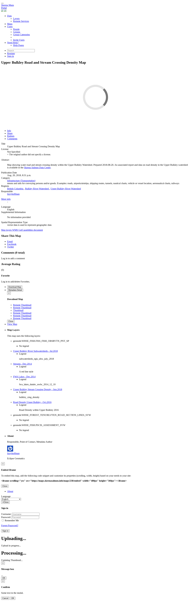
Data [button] (9, 16)
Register (11, 53)
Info (9, 130)
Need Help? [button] (13, 42)
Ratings (10, 136)
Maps (9, 24)
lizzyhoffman (13, 194)
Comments (12, 138)
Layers (16, 18)
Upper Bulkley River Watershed (66, 188)
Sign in (5, 531)
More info (6, 199)
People (16, 29)
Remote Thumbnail (22, 305)
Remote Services (21, 21)
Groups (16, 32)
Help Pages (18, 45)
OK (3, 578)
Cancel (5, 598)
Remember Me (11, 520)
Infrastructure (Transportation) (21, 180)
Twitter (10, 247)
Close (10, 321)
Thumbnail (18, 310)
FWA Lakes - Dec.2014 (24, 376)
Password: (6, 517)
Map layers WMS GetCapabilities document (22, 230)
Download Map (14, 287)
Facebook (11, 244)
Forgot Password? (9, 525)
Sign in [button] (10, 56)
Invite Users (18, 40)
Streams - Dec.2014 (22, 364)
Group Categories (21, 34)
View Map (12, 324)
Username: (6, 514)
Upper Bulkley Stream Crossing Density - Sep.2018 (37, 389)
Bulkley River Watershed (37, 188)
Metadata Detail (15, 290)
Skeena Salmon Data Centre (37, 167)
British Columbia (15, 188)
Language (6, 496)
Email (10, 241)
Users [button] (10, 26)
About (10, 491)
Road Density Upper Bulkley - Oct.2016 (32, 402)
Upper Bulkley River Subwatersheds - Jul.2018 (35, 351)
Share (10, 133)
